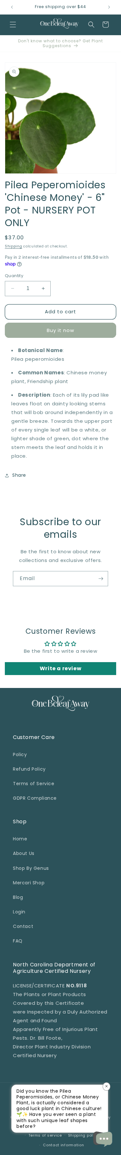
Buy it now (60, 330)
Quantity (14, 276)
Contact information (63, 1145)
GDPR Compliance (35, 798)
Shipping (13, 246)
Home (20, 839)
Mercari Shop (29, 882)
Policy (20, 754)
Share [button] (19, 475)
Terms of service (45, 1135)
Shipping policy (83, 1135)
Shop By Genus (31, 868)
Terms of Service (34, 783)
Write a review (60, 668)
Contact (23, 926)
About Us (24, 853)
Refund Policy (29, 769)
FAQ (18, 941)
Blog (18, 897)
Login (19, 912)
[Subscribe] (101, 578)
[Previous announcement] (12, 7)
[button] (13, 24)
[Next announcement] (109, 7)
